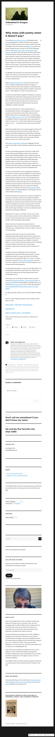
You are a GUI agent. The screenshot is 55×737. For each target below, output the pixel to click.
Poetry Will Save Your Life (20, 40)
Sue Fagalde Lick (12, 364)
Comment (36, 401)
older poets (8, 369)
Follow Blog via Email (14, 559)
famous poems (9, 367)
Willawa (11, 372)
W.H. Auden (21, 50)
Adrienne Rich (30, 50)
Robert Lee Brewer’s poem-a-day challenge (18, 312)
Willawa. (19, 191)
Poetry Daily (9, 282)
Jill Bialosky (15, 367)
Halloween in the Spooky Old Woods (17, 475)
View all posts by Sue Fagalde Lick (18, 359)
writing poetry (19, 366)
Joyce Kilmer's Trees (23, 367)
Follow (9, 575)
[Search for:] (22, 538)
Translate (17, 503)
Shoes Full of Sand (35, 680)
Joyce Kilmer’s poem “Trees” (16, 117)
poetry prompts (14, 369)
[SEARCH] (39, 538)
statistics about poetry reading (17, 143)
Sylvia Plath (14, 50)
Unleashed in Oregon (17, 22)
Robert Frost (30, 46)
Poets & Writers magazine (26, 260)
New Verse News (16, 284)
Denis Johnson (34, 366)
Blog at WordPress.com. (21, 723)
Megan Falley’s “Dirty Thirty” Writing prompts (19, 304)
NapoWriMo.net (10, 308)
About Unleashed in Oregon (15, 473)
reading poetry (12, 366)
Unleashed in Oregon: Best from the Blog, (20, 682)
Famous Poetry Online (32, 280)
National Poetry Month (16, 82)
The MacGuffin (32, 187)
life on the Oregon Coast (29, 364)
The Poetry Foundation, (18, 280)
